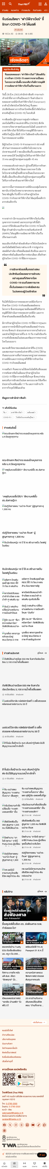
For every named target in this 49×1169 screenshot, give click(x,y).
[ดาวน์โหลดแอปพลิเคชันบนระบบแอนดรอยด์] (26, 1083)
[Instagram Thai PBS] (16, 1125)
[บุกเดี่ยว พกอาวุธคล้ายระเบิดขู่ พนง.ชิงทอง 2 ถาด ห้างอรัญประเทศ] (11, 637)
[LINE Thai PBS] (27, 1125)
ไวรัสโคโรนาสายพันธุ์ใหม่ (24, 417)
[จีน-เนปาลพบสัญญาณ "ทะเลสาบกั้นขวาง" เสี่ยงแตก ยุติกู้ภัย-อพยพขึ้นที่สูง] (11, 793)
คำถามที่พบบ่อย (8, 1034)
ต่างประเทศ (18, 30)
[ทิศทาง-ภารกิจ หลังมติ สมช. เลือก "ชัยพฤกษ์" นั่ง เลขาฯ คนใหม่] (12, 964)
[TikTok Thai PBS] (38, 1125)
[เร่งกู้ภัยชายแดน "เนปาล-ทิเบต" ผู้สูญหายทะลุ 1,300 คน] (24, 517)
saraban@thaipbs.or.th (11, 1119)
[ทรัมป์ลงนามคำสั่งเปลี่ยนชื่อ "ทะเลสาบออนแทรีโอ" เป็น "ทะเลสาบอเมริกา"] (11, 809)
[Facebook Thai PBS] (4, 1125)
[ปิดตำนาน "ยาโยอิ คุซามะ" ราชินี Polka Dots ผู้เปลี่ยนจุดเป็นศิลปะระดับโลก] (11, 841)
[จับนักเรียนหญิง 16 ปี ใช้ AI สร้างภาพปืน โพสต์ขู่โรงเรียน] (24, 553)
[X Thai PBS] (10, 1125)
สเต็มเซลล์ (30, 412)
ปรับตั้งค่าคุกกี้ (7, 1061)
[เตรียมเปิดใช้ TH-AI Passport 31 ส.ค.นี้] (36, 938)
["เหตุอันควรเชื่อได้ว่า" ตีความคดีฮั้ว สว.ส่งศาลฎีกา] (24, 480)
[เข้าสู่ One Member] (46, 4)
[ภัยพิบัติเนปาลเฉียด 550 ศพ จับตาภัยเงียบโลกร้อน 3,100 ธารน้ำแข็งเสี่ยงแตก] (24, 670)
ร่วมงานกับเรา (7, 1043)
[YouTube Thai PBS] (33, 1125)
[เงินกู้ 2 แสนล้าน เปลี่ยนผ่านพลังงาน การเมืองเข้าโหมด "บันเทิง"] (11, 610)
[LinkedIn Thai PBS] (4, 1130)
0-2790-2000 (11, 1103)
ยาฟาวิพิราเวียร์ (16, 412)
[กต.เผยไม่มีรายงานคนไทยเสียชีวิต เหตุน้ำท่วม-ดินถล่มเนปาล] (11, 873)
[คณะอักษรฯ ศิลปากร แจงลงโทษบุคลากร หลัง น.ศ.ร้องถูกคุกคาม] (24, 444)
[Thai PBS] (24, 4)
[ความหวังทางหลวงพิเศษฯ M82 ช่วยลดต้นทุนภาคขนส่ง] (36, 964)
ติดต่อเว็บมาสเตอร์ (9, 1052)
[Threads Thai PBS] (21, 1125)
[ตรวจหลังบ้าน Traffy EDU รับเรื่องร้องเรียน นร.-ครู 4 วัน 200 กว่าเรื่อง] (12, 938)
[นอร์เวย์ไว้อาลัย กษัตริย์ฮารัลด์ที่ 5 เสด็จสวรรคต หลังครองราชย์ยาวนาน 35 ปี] (24, 712)
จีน (4, 412)
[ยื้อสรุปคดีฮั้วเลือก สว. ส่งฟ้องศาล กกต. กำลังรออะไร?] (24, 908)
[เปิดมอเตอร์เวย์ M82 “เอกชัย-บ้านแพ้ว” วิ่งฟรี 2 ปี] (12, 990)
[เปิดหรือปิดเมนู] (40, 4)
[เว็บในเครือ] (3, 4)
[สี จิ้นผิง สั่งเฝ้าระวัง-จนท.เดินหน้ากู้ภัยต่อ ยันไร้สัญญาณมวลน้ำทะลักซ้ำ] (24, 754)
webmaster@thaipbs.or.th (12, 1112)
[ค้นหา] (10, 3)
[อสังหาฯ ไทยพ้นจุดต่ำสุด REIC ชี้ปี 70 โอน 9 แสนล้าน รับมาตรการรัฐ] (11, 583)
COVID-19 (7, 417)
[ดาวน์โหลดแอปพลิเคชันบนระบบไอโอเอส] (26, 1076)
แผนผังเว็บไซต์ (7, 1030)
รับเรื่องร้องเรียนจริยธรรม (11, 1057)
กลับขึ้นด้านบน (37, 1022)
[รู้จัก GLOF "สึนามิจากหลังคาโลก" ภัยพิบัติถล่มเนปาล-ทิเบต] (11, 623)
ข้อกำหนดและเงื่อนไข (9, 1048)
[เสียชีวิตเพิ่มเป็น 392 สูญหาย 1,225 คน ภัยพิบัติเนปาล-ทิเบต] (11, 825)
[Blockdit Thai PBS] (44, 1125)
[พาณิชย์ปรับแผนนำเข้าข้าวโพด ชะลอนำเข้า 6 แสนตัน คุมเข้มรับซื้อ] (11, 597)
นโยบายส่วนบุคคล (9, 1039)
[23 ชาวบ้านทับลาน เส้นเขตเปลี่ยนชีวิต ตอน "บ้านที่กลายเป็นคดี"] (36, 990)
